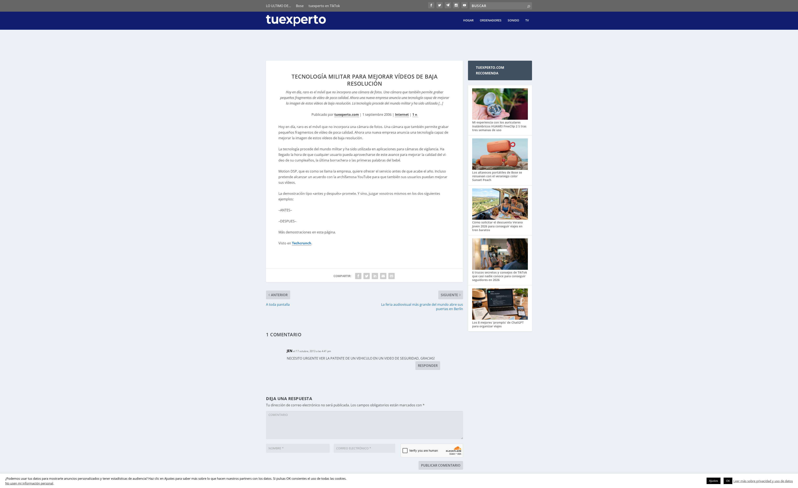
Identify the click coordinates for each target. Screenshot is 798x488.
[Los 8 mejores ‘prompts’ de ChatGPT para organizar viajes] (500, 304)
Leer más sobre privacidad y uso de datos (763, 481)
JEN (289, 351)
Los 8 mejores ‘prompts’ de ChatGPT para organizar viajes (498, 324)
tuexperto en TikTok (324, 6)
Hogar (468, 20)
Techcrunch (301, 243)
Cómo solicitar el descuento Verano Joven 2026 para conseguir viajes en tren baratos (497, 226)
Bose (300, 6)
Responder (428, 365)
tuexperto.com (346, 114)
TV (527, 20)
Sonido (513, 20)
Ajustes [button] (713, 481)
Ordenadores (490, 20)
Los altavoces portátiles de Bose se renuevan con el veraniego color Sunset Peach (497, 176)
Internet (402, 114)
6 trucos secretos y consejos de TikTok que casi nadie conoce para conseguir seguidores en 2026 (499, 276)
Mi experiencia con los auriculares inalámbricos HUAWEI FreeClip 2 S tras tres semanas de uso (499, 126)
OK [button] (728, 481)
